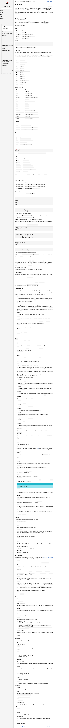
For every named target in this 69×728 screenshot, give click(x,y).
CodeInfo (17, 638)
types (18, 338)
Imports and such (19, 156)
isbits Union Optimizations (6, 50)
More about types (4, 31)
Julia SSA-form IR (4, 68)
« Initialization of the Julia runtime (20, 726)
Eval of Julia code (4, 35)
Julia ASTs (3, 26)
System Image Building (5, 52)
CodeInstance (18, 597)
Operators (17, 50)
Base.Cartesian (4, 43)
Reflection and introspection (5, 20)
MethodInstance (19, 555)
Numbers (17, 177)
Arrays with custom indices (6, 63)
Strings (17, 132)
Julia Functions (4, 41)
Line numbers (18, 272)
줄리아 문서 (2, 10)
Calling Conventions (5, 37)
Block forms (18, 191)
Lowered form (19, 288)
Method (17, 517)
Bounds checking (4, 58)
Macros (17, 121)
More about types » (50, 726)
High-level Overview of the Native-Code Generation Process (7, 40)
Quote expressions (19, 259)
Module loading (4, 65)
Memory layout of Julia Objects (7, 33)
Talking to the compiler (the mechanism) (7, 46)
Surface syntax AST (20, 19)
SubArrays (3, 48)
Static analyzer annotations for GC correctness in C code (7, 71)
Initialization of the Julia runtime (7, 24)
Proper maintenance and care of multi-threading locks (7, 61)
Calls (16, 28)
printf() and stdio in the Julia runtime (6, 56)
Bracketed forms (19, 87)
